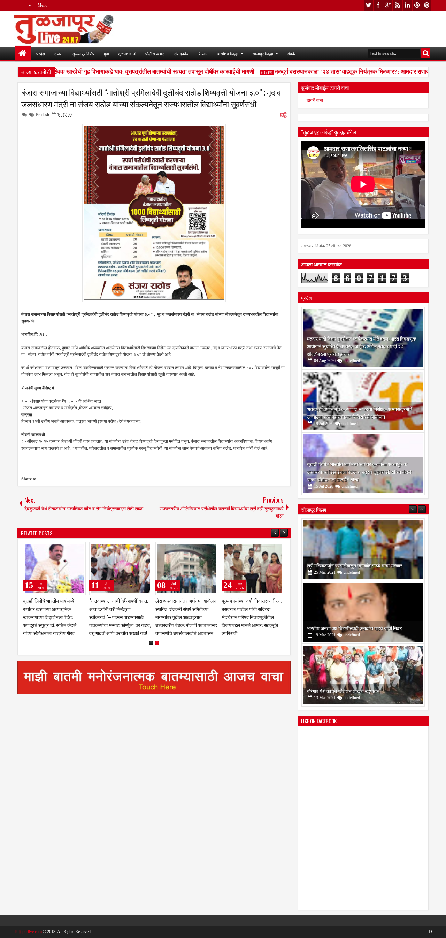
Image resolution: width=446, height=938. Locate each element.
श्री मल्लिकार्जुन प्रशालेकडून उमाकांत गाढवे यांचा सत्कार (354, 565)
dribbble (417, 5)
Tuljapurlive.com (28, 931)
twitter (368, 5)
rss (397, 5)
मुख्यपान (23, 53)
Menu (42, 5)
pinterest (426, 5)
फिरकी (203, 53)
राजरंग (58, 53)
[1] (151, 643)
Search (425, 53)
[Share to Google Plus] (78, 549)
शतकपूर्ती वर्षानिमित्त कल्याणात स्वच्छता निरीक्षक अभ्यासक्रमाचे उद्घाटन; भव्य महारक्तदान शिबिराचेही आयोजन (359, 412)
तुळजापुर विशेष (83, 53)
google (387, 5)
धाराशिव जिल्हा (227, 53)
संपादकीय (181, 53)
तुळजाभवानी (127, 53)
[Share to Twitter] (70, 549)
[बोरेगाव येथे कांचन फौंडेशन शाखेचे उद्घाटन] (363, 675)
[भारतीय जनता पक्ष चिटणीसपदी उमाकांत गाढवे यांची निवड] (363, 612)
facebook (378, 5)
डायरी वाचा (315, 100)
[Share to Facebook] (62, 549)
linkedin (407, 5)
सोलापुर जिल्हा (262, 53)
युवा (106, 53)
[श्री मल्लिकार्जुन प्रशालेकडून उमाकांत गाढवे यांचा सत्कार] (363, 549)
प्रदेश (40, 53)
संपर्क (291, 53)
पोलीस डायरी (155, 53)
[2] (157, 643)
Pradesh (42, 114)
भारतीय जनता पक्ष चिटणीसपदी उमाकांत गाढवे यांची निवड (354, 628)
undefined (352, 360)
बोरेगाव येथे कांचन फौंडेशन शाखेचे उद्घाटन (343, 690)
